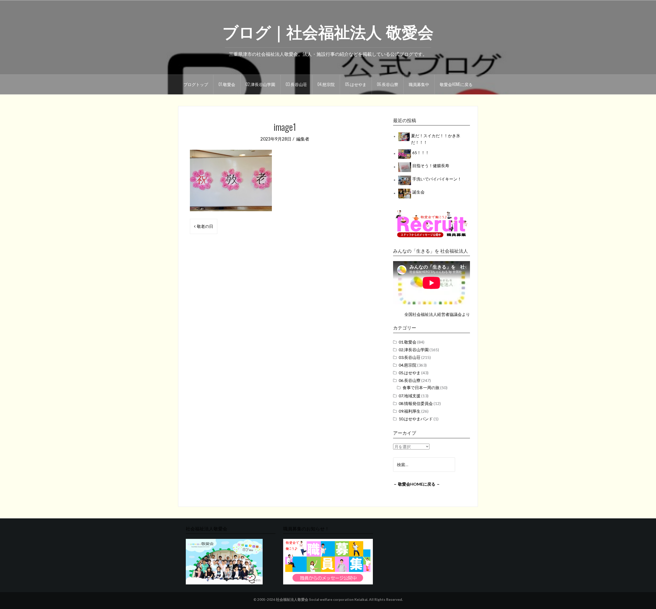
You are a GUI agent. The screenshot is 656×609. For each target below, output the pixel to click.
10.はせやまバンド (416, 418)
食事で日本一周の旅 (421, 387)
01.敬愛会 (227, 84)
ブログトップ (195, 84)
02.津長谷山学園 (260, 84)
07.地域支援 (410, 395)
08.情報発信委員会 (416, 403)
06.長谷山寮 (387, 84)
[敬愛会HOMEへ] (224, 561)
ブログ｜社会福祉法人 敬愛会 (328, 31)
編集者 (302, 139)
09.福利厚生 (410, 411)
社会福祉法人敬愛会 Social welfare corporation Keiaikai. (322, 599)
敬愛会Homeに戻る (456, 84)
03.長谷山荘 (296, 84)
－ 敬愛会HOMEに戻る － (416, 484)
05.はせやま (355, 84)
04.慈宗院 (326, 84)
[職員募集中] (431, 223)
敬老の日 (205, 226)
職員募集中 (419, 84)
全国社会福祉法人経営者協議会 (433, 314)
